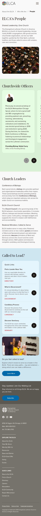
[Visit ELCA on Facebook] (3, 417)
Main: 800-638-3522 (8, 426)
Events (4, 463)
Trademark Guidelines (26, 506)
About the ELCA (7, 441)
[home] (9, 3)
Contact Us (5, 496)
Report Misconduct (8, 493)
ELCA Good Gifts (7, 456)
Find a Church (6, 477)
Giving (4, 459)
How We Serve (7, 444)
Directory (5, 480)
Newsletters (6, 486)
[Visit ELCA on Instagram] (7, 417)
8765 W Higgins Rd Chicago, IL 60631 (14, 423)
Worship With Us (7, 447)
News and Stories (8, 453)
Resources (5, 450)
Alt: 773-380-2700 (8, 429)
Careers (4, 483)
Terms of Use (15, 506)
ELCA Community (7, 490)
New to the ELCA (7, 474)
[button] (37, 3)
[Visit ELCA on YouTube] (11, 417)
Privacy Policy (6, 506)
